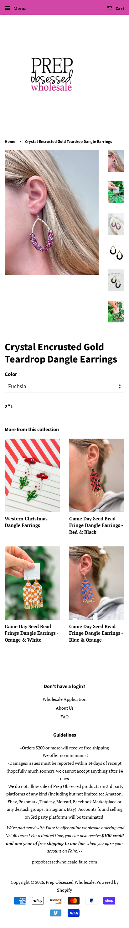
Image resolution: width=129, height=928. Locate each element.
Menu (19, 8)
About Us (65, 708)
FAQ (64, 717)
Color (11, 374)
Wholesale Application (64, 699)
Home (10, 141)
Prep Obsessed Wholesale (70, 882)
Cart (119, 9)
